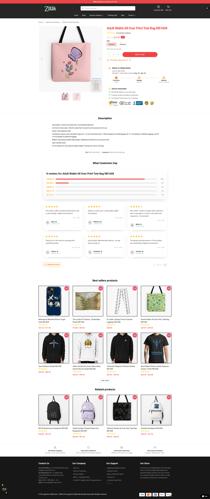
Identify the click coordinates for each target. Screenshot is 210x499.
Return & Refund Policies (115, 474)
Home (40, 22)
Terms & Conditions (79, 471)
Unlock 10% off (4, 489)
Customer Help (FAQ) (114, 480)
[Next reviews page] (165, 265)
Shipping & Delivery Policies (116, 468)
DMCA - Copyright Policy (81, 477)
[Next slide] (100, 59)
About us (76, 468)
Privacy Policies (78, 474)
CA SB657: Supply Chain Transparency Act (87, 480)
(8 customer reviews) (123, 33)
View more (105, 380)
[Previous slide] (42, 59)
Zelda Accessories (53, 22)
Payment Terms (112, 471)
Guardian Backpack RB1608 (152, 428)
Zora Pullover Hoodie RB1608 (49, 366)
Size (108, 41)
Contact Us (111, 477)
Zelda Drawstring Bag (70, 22)
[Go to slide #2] (76, 97)
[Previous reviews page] (155, 265)
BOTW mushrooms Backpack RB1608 (53, 428)
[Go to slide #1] (65, 97)
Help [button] (206, 496)
